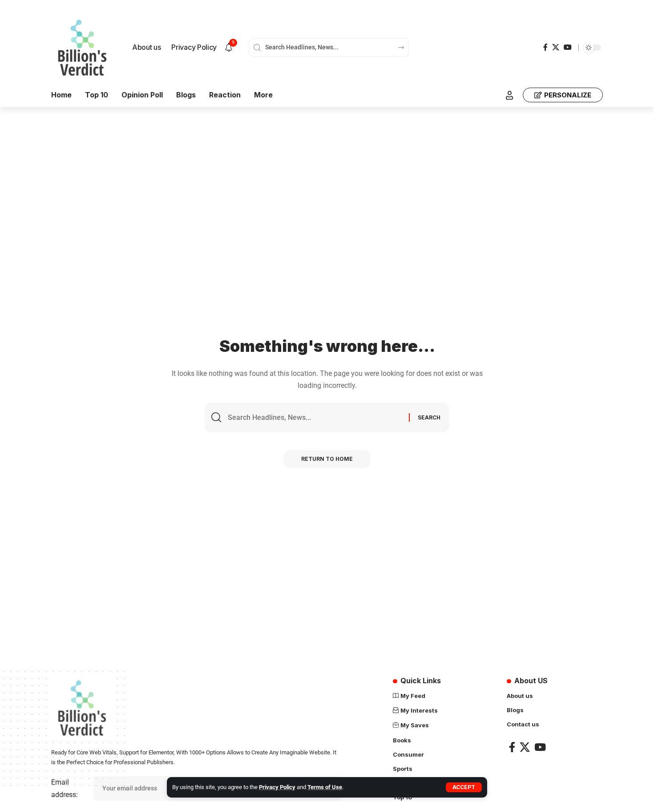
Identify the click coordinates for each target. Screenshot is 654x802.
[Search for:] (315, 417)
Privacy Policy (277, 787)
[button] (464, 787)
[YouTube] (567, 47)
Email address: (64, 788)
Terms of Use (324, 787)
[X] (555, 47)
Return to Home (327, 458)
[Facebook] (545, 47)
